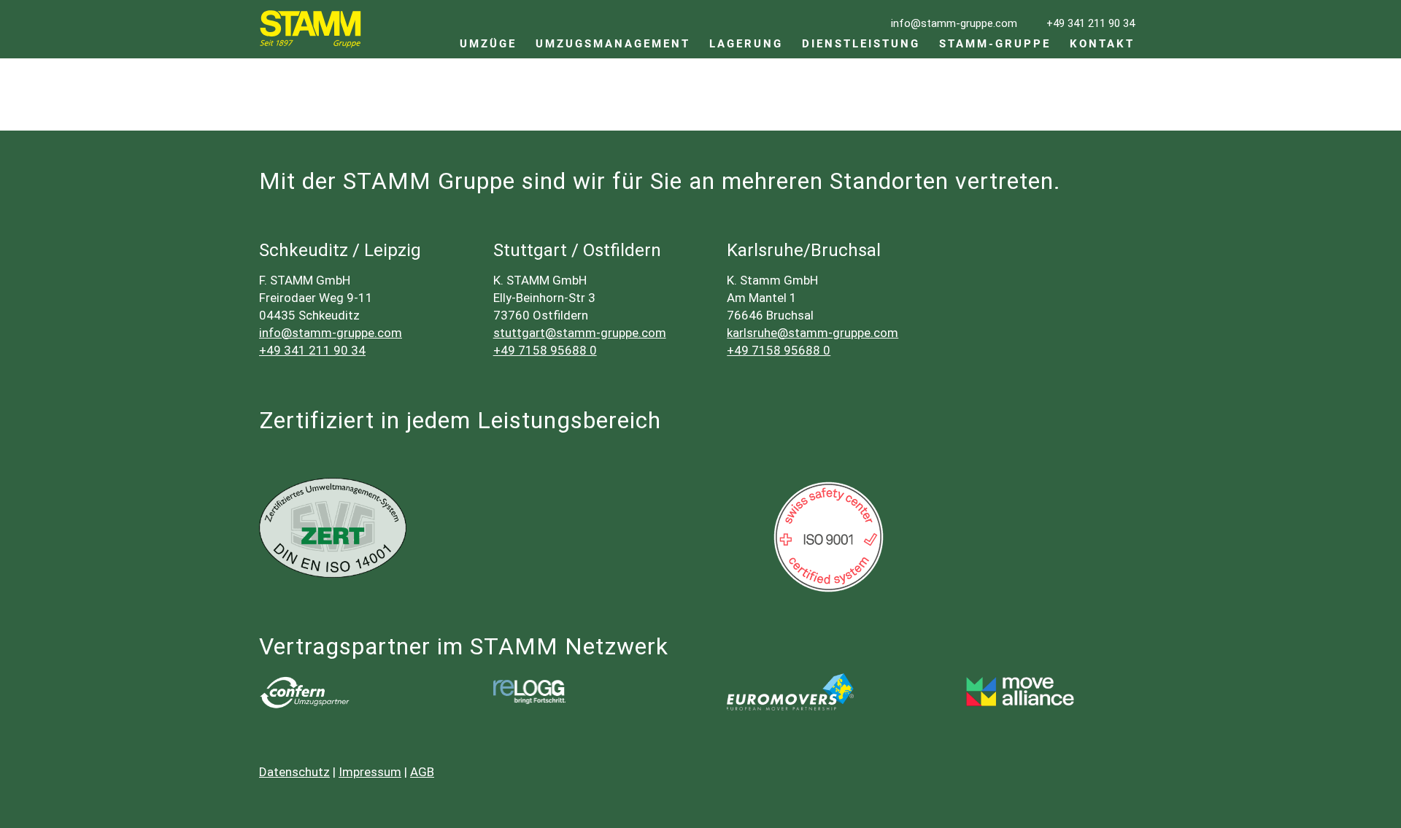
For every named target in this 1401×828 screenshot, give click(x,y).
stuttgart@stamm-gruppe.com (579, 332)
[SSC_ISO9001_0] (828, 536)
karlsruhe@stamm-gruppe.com (812, 332)
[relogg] (529, 691)
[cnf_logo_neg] (304, 692)
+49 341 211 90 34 (312, 350)
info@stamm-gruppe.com (330, 332)
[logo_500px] (790, 692)
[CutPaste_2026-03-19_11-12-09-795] (1024, 692)
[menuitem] (488, 29)
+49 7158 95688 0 (545, 350)
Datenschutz (294, 772)
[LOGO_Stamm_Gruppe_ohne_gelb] (310, 29)
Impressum (370, 772)
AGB (422, 772)
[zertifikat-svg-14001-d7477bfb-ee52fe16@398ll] (332, 528)
